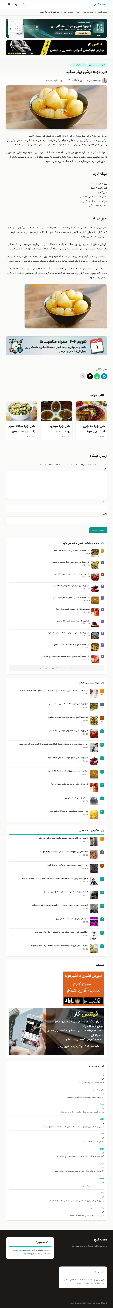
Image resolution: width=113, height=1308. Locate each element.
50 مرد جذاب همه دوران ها (93, 1141)
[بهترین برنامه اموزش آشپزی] (56, 989)
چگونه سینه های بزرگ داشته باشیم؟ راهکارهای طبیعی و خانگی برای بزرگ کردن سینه (53, 744)
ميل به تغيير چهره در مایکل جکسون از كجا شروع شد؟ (82, 1112)
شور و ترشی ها (79, 65)
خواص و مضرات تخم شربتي (76, 798)
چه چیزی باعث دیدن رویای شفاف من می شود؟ (85, 1097)
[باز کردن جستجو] (23, 4)
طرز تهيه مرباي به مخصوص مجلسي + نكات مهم (72, 574)
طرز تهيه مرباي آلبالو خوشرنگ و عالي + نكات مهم (71, 586)
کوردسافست (26, 1250)
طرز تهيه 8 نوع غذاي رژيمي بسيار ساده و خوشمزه (71, 562)
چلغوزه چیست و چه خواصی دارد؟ (90, 1082)
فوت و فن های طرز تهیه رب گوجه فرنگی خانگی (72, 609)
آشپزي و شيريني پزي (97, 65)
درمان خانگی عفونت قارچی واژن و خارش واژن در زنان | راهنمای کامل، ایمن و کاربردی (54, 690)
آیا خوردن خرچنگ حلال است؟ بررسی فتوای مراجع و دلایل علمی (79, 1156)
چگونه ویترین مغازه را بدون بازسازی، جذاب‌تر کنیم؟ (67, 865)
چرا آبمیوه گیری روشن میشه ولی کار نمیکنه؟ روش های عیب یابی (61, 932)
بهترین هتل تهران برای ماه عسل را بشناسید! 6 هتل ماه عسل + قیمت (77, 1200)
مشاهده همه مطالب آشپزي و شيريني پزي (58, 668)
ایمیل (104, 513)
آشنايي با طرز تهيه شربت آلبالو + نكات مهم (73, 621)
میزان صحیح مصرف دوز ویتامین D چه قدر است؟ (68, 811)
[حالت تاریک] (16, 4)
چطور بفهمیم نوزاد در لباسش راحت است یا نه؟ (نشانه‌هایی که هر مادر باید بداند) (55, 878)
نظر (105, 468)
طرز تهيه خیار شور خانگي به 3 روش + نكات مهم (72, 550)
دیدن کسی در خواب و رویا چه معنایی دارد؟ (87, 1215)
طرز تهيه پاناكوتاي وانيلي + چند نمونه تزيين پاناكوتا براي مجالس (66, 656)
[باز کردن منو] (9, 4)
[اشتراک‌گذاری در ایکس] (90, 376)
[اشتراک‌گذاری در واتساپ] (97, 376)
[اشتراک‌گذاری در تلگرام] (104, 376)
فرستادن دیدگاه (98, 530)
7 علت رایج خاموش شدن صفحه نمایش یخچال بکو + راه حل (63, 838)
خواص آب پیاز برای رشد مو (93, 1186)
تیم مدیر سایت (94, 80)
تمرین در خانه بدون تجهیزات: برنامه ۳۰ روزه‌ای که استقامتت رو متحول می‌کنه (73, 1127)
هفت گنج (100, 1239)
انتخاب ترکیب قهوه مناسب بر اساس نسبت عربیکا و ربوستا (64, 851)
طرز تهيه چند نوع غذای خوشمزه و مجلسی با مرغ (72, 644)
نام (105, 501)
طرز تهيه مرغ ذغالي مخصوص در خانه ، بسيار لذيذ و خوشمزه (67, 633)
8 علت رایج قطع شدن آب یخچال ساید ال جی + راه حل (66, 892)
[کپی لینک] (83, 376)
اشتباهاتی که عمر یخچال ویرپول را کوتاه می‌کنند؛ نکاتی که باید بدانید (60, 905)
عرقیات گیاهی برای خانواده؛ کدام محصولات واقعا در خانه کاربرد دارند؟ (59, 945)
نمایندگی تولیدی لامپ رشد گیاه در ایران (72, 918)
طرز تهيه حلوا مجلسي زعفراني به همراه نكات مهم (71, 597)
